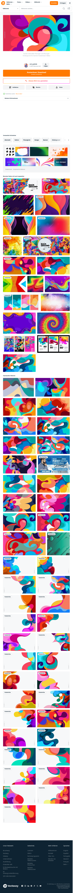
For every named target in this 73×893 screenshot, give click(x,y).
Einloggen (63, 3)
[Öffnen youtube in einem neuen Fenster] (40, 886)
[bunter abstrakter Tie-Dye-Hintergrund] (53, 322)
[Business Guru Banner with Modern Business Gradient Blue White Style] (54, 464)
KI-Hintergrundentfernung (10, 871)
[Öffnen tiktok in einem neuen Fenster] (34, 886)
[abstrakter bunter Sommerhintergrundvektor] (21, 301)
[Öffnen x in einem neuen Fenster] (37, 886)
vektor (17, 139)
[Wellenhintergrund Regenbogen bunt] (35, 283)
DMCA (29, 852)
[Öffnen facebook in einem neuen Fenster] (22, 886)
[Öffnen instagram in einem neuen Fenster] (25, 886)
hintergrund (56, 139)
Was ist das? (19, 94)
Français (64, 861)
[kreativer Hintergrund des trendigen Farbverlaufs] (53, 225)
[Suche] (64, 8)
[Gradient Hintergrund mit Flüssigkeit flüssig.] (58, 543)
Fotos (19, 2)
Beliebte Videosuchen (31, 867)
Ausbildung (6, 861)
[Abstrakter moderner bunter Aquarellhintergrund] (12, 245)
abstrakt (7, 139)
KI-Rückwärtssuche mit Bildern (10, 867)
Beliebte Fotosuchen (31, 863)
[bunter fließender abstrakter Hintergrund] (19, 322)
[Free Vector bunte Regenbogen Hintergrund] (14, 283)
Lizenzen (30, 850)
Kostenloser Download (36, 73)
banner (45, 139)
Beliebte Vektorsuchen (31, 859)
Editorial (37, 2)
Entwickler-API (7, 864)
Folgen (46, 66)
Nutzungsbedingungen (62, 887)
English (64, 850)
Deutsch (64, 858)
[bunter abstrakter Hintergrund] (18, 204)
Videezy (5, 855)
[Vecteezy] (3, 3)
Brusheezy (6, 850)
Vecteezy (6, 852)
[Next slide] (65, 139)
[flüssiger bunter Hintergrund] (57, 283)
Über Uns (51, 855)
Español (64, 852)
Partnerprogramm (33, 855)
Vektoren (9, 2)
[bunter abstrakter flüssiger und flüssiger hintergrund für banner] (56, 185)
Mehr (8, 4)
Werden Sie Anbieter (52, 859)
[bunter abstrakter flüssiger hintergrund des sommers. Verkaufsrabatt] (53, 343)
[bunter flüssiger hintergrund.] (18, 386)
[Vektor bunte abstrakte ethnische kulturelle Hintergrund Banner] (21, 185)
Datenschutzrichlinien (62, 888)
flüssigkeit (26, 139)
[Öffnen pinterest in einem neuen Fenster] (31, 886)
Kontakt (50, 852)
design (37, 139)
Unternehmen (7, 858)
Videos (27, 2)
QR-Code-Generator (9, 875)
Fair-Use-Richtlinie (62, 889)
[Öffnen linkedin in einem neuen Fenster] (28, 886)
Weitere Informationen (11, 97)
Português (65, 855)
